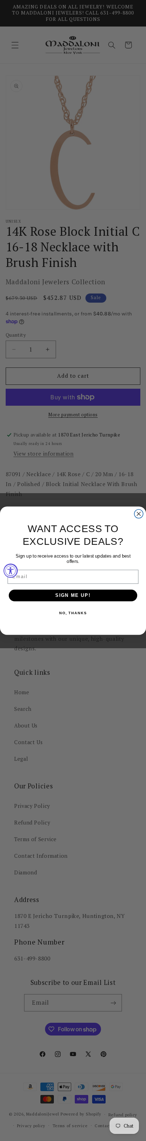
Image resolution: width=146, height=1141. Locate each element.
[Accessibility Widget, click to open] (11, 571)
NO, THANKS (73, 613)
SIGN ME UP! (73, 595)
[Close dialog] (138, 513)
